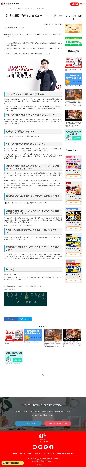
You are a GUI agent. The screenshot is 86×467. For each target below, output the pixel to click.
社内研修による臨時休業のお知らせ (73, 85)
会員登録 (74, 4)
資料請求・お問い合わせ (58, 423)
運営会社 (15, 453)
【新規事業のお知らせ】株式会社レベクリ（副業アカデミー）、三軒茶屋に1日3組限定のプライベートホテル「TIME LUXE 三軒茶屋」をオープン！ (73, 104)
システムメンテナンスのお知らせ (72, 142)
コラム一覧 (13, 9)
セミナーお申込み (28, 423)
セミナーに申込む (73, 176)
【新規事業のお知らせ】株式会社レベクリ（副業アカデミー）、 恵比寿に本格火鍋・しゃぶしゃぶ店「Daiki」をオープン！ (73, 124)
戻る (43, 375)
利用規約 (37, 453)
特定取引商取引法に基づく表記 (65, 453)
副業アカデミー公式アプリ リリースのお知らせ (73, 69)
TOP (6, 9)
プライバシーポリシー (48, 453)
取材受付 (30, 453)
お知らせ (22, 453)
